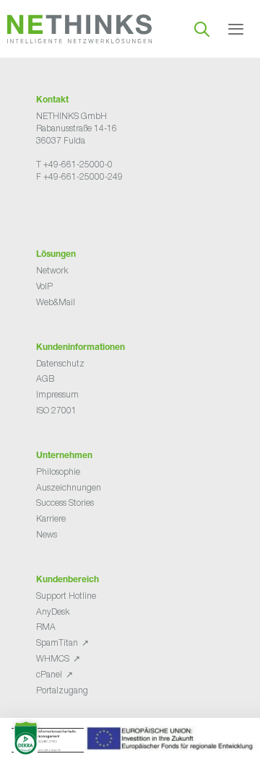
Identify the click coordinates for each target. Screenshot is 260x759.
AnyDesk (52, 611)
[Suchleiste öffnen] (202, 29)
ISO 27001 (56, 410)
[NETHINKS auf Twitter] (53, 212)
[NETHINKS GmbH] (79, 29)
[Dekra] (129, 742)
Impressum (57, 394)
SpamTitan (57, 642)
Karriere (51, 518)
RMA (46, 626)
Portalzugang (62, 690)
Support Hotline (66, 595)
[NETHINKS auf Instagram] (88, 212)
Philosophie (58, 471)
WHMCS (52, 658)
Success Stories (65, 502)
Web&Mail (55, 302)
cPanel (49, 674)
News (46, 534)
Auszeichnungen (68, 487)
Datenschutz (60, 363)
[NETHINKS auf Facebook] (42, 212)
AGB (45, 378)
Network (52, 270)
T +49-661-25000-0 (74, 164)
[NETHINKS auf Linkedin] (76, 212)
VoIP (44, 286)
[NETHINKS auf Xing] (65, 212)
